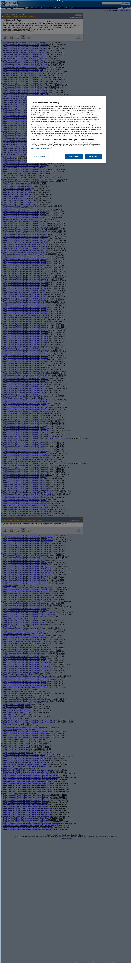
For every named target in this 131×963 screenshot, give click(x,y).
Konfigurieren (39, 156)
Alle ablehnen (74, 156)
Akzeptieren (93, 156)
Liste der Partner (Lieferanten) (41, 148)
